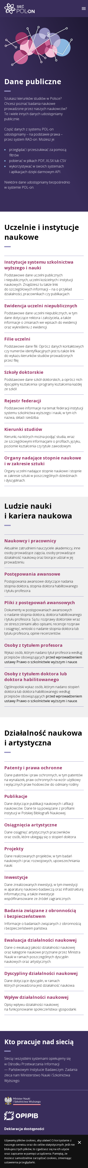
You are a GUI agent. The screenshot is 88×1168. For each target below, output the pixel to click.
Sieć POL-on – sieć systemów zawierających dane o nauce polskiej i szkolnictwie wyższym (19, 8)
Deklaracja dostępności (24, 1128)
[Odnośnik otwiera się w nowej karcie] (22, 1101)
